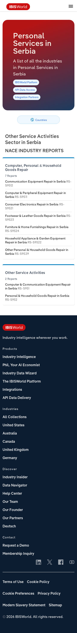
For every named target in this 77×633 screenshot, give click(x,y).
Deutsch (9, 526)
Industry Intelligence (19, 357)
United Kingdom (16, 450)
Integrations (12, 390)
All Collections (15, 417)
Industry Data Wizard (20, 373)
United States (13, 425)
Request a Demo (16, 545)
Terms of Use (13, 582)
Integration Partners (26, 97)
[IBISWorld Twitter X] (49, 562)
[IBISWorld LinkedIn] (38, 562)
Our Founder (13, 510)
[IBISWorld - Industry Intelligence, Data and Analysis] (18, 9)
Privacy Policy (49, 593)
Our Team (10, 502)
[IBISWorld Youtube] (71, 562)
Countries (41, 120)
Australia (10, 433)
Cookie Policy (38, 582)
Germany (10, 458)
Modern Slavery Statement (24, 605)
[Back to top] (67, 623)
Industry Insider (15, 477)
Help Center (12, 493)
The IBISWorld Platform (22, 381)
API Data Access (25, 89)
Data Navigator (15, 485)
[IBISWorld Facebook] (60, 562)
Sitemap (55, 605)
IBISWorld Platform (26, 82)
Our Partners (13, 518)
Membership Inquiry (18, 554)
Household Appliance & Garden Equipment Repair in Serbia (35, 240)
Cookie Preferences (18, 593)
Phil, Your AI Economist (21, 365)
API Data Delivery (17, 398)
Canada (9, 442)
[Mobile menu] (71, 8)
